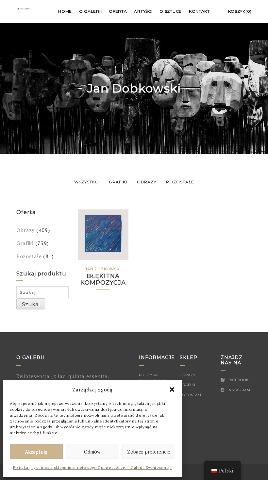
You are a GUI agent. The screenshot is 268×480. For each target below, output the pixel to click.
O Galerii (90, 11)
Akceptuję (36, 451)
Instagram (238, 390)
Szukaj (31, 304)
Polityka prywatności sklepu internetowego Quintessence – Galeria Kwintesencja (92, 467)
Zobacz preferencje (148, 451)
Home (65, 11)
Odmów (92, 451)
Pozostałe (180, 181)
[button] (172, 389)
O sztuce (170, 11)
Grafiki (118, 181)
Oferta (118, 11)
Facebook (237, 380)
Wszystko (86, 181)
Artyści (143, 11)
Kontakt (199, 11)
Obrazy (146, 181)
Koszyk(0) (240, 11)
